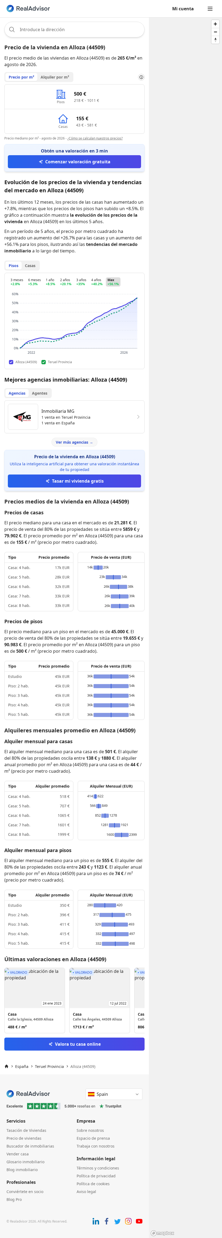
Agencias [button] (17, 393)
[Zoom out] (215, 32)
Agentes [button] (39, 393)
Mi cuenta (183, 9)
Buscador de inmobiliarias (30, 1146)
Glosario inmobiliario (25, 1161)
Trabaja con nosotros (96, 1146)
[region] (185, 627)
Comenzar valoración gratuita (77, 162)
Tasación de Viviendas (26, 1130)
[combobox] (74, 29)
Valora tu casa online (78, 1044)
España (21, 1066)
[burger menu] (210, 8)
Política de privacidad (96, 1175)
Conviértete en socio (24, 1191)
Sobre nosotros (90, 1130)
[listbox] (74, 1000)
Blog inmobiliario (22, 1169)
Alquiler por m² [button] (55, 77)
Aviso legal (86, 1191)
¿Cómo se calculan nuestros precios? (95, 138)
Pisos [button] (13, 265)
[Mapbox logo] (162, 1233)
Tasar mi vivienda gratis (78, 481)
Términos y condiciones (98, 1168)
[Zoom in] (215, 24)
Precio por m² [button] (21, 77)
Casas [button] (30, 265)
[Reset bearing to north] (215, 40)
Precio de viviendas (23, 1138)
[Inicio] (6, 1066)
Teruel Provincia (49, 1066)
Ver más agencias (74, 442)
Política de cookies (93, 1183)
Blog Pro (14, 1199)
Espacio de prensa (93, 1138)
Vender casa (17, 1153)
